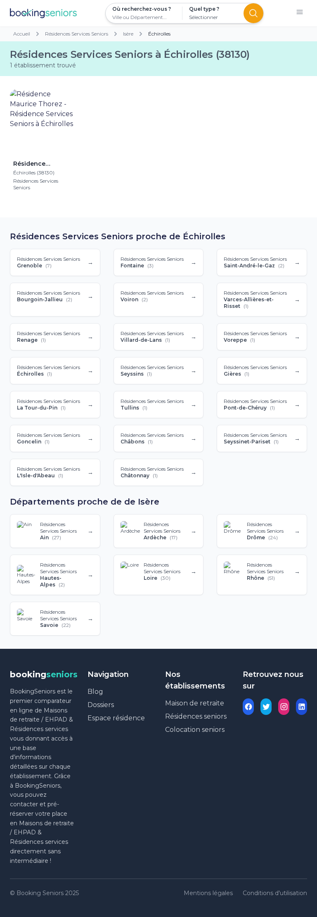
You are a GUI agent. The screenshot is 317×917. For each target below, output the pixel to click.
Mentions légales (208, 893)
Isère (128, 34)
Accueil (21, 34)
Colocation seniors (195, 730)
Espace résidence (116, 718)
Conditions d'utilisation (275, 893)
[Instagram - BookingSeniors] (283, 706)
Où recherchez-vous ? (141, 9)
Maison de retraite (194, 703)
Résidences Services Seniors (76, 34)
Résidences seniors (196, 716)
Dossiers (101, 705)
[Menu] (299, 13)
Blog (95, 691)
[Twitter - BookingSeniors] (266, 706)
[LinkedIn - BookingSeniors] (301, 706)
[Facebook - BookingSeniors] (248, 706)
